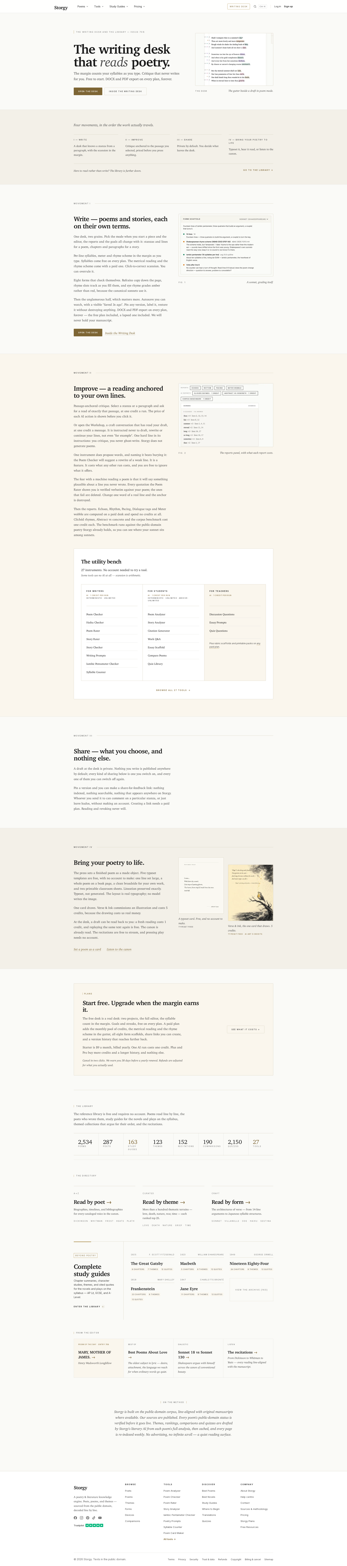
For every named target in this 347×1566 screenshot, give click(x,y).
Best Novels (208, 1496)
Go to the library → (258, 170)
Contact (245, 1502)
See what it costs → (246, 1029)
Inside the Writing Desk (125, 91)
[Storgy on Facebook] (75, 1517)
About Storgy (248, 1490)
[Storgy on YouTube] (100, 1517)
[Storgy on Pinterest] (87, 1517)
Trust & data (208, 1559)
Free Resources (249, 1527)
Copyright (236, 1559)
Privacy (182, 1559)
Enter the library (89, 1306)
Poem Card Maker (174, 1533)
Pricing (138, 6)
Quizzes (206, 1521)
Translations (209, 1514)
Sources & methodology (254, 1509)
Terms (171, 1559)
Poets (128, 1490)
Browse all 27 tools (173, 690)
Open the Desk (88, 91)
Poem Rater (170, 1502)
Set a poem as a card (87, 948)
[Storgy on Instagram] (81, 1517)
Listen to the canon (119, 948)
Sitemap (268, 1559)
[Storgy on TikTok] (93, 1517)
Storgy (60, 6)
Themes (129, 1502)
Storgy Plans (248, 1521)
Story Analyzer (172, 1509)
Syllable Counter (173, 1527)
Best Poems (208, 1490)
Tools (97, 6)
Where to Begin (211, 1509)
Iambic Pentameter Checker (179, 1514)
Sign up (288, 6)
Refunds (222, 1559)
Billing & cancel (253, 1559)
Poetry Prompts (172, 1521)
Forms (128, 1509)
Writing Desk (239, 6)
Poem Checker (172, 1496)
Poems (81, 6)
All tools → (170, 1539)
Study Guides (117, 6)
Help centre (247, 1496)
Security (194, 1559)
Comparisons (132, 1521)
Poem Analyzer (172, 1490)
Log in (277, 6)
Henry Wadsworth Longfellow (95, 1362)
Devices (129, 1514)
